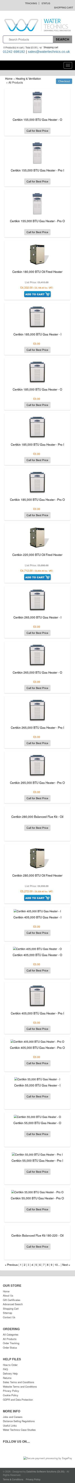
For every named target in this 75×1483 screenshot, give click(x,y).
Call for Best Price (37, 130)
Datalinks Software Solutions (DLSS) (45, 1471)
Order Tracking (11, 1343)
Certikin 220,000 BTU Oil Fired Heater (37, 554)
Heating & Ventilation (28, 78)
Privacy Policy (11, 1391)
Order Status (10, 1347)
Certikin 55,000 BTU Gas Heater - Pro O (37, 1198)
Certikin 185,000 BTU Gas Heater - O (37, 389)
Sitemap (7, 1313)
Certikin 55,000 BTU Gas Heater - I (37, 1085)
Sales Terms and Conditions (18, 1382)
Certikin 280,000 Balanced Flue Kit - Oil (37, 816)
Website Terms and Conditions (20, 1386)
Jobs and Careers (12, 1417)
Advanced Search (13, 1304)
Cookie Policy (10, 1395)
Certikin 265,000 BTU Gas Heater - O (37, 672)
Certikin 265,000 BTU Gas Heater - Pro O (37, 782)
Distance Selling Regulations (19, 1421)
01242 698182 (14, 52)
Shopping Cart (63, 7)
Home (8, 78)
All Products (10, 1339)
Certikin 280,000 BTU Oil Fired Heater (37, 875)
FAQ (5, 1369)
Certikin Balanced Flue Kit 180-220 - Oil (37, 1235)
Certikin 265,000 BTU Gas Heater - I (37, 617)
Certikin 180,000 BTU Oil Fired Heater (37, 271)
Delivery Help (10, 1373)
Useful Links (10, 1425)
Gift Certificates (11, 1300)
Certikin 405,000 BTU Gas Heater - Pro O (37, 1047)
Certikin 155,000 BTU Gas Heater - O (37, 119)
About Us (8, 1295)
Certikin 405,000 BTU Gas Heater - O (37, 955)
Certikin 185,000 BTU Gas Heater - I (37, 334)
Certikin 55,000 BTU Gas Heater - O (37, 1123)
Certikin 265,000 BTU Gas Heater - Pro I (37, 727)
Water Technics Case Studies (19, 1430)
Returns (7, 1378)
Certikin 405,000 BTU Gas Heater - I (37, 917)
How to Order (10, 1365)
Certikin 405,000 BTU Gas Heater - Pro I (37, 1013)
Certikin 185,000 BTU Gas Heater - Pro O (37, 499)
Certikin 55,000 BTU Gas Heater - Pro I (37, 1160)
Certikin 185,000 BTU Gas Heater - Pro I (37, 444)
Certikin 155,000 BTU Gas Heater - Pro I (37, 170)
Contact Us (9, 1317)
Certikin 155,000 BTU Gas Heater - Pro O (37, 221)
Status (46, 3)
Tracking (31, 3)
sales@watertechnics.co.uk (49, 52)
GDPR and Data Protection (18, 1399)
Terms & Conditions (13, 1479)
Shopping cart (50, 47)
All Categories (10, 1334)
